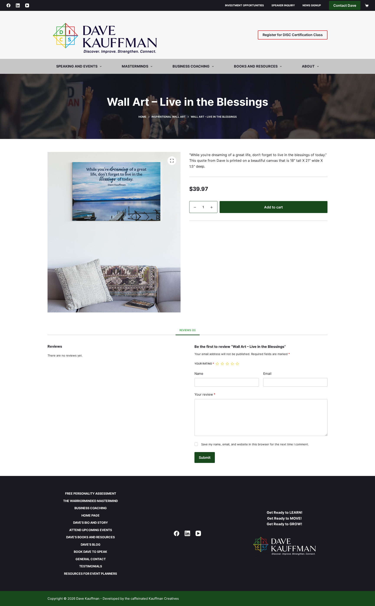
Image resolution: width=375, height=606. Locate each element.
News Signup (312, 5)
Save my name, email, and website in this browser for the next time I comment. (255, 444)
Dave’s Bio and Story (90, 522)
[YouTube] (27, 5)
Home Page (90, 515)
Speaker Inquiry (283, 5)
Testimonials (90, 566)
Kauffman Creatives (164, 598)
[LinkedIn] (18, 5)
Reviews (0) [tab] (187, 330)
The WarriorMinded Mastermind (90, 501)
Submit (205, 457)
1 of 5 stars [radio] (217, 363)
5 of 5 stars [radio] (237, 363)
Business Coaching (90, 508)
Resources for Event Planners (90, 573)
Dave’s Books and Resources (90, 537)
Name (198, 374)
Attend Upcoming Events (90, 530)
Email (267, 374)
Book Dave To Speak (90, 551)
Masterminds (135, 66)
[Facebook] (8, 5)
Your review (204, 394)
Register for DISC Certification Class (293, 35)
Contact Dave (344, 5)
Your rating (204, 363)
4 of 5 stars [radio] (232, 363)
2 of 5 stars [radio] (222, 363)
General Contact (91, 559)
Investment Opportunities (244, 5)
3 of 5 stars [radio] (227, 363)
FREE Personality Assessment (90, 493)
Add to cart (273, 207)
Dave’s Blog (90, 544)
